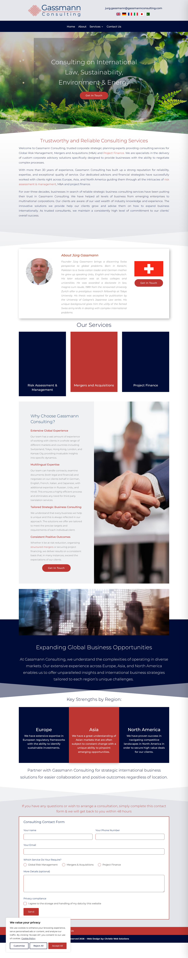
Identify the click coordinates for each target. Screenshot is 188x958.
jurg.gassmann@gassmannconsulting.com (133, 8)
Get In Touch (94, 95)
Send (31, 911)
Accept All (57, 945)
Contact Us (114, 27)
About (82, 27)
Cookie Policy (28, 938)
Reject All (38, 945)
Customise (19, 945)
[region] (38, 935)
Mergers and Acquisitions (94, 385)
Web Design (93, 938)
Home (71, 27)
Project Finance (113, 153)
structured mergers (42, 547)
